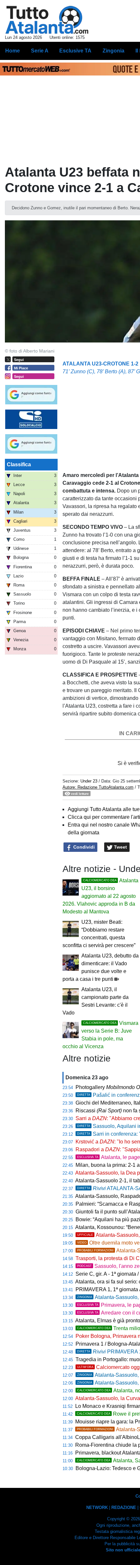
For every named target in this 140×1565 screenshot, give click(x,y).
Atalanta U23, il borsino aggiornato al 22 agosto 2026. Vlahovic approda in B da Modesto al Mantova (100, 896)
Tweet (120, 847)
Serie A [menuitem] (40, 50)
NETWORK (97, 1507)
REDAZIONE (123, 1507)
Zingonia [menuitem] (113, 50)
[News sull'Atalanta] (47, 19)
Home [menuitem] (12, 50)
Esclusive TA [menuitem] (75, 50)
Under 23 (89, 781)
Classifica (19, 464)
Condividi (83, 847)
